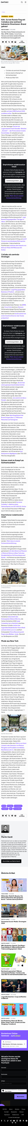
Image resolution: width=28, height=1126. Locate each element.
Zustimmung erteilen (12, 181)
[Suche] (21, 2)
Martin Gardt (5, 919)
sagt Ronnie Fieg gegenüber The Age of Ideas (13, 219)
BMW (24, 305)
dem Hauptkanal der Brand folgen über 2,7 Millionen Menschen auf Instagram (12, 417)
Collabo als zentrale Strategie (16, 70)
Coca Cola (8, 307)
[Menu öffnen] (25, 2)
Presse (23, 1109)
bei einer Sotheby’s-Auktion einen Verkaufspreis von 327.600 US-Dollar (13, 504)
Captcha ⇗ (22, 1089)
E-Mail (3, 1081)
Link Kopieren (21, 42)
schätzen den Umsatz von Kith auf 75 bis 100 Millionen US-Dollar (13, 248)
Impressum (7, 1114)
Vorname (3, 1067)
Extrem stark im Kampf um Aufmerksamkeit (14, 74)
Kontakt (6, 1112)
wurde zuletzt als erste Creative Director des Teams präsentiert (13, 316)
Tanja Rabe (4, 894)
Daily (3, 12)
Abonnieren (20, 1097)
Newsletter (14, 1112)
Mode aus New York (12, 78)
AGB (22, 1114)
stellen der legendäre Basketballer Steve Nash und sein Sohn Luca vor (13, 627)
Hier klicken (8, 1091)
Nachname (4, 1074)
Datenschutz (15, 1114)
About (11, 1109)
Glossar (21, 1112)
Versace (20, 307)
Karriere (17, 1109)
